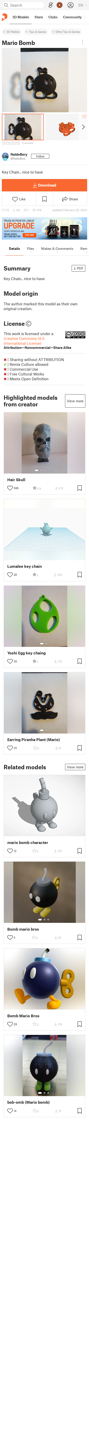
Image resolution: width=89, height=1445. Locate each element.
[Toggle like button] (10, 488)
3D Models (13, 31)
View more (75, 401)
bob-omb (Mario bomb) (28, 1102)
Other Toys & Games (67, 31)
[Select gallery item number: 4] (48, 470)
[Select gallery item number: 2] (41, 470)
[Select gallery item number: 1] (36, 470)
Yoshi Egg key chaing (26, 653)
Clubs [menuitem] (53, 17)
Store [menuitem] (38, 17)
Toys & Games (37, 31)
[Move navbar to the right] (84, 17)
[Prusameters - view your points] (60, 5)
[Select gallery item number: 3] (45, 470)
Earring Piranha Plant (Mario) (33, 739)
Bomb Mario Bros (23, 1016)
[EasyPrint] (50, 5)
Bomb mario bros (23, 929)
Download (47, 185)
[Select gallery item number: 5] (51, 470)
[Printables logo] (4, 17)
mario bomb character (27, 842)
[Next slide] (83, 127)
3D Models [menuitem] (20, 17)
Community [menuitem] (72, 17)
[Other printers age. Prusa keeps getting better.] (44, 228)
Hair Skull (16, 479)
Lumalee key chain (24, 566)
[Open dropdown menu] (82, 42)
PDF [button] (80, 268)
